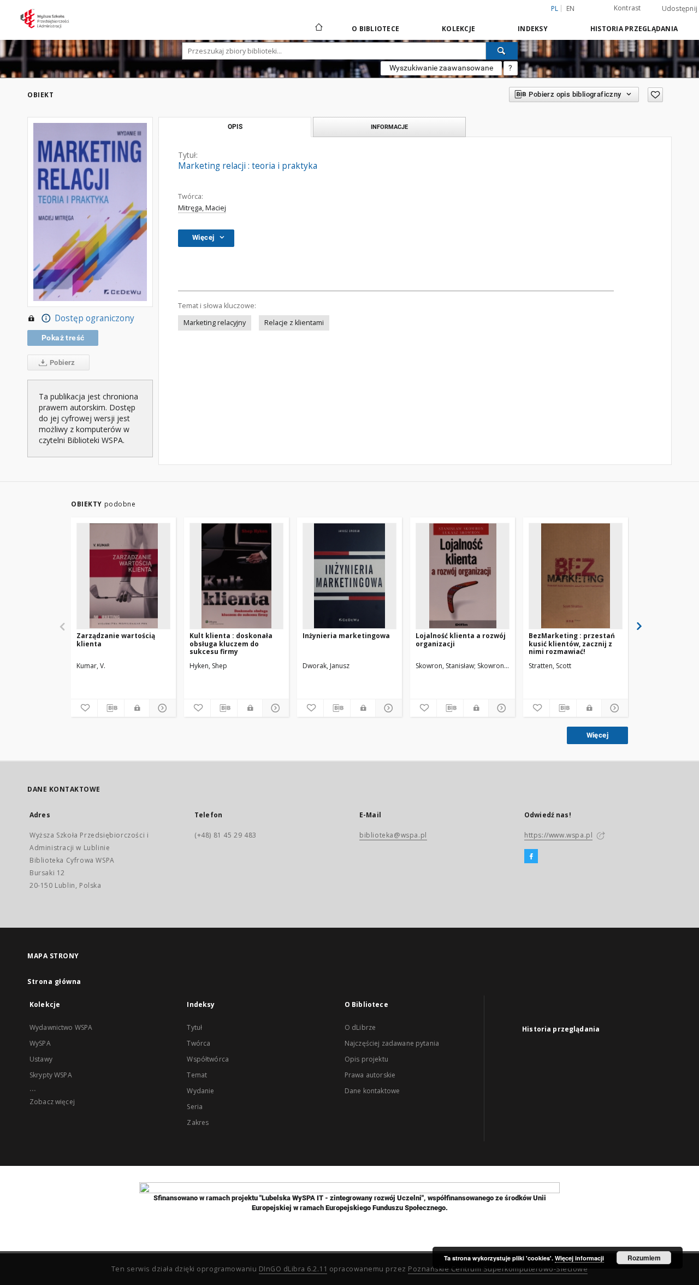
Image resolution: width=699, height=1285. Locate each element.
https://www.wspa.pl (558, 835)
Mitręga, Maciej (202, 208)
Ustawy (40, 1059)
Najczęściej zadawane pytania (392, 1043)
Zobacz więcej (52, 1101)
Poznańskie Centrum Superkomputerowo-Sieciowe (498, 1269)
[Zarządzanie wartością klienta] (123, 575)
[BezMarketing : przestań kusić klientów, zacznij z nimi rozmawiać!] (575, 575)
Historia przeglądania (634, 28)
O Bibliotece (375, 28)
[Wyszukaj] (502, 51)
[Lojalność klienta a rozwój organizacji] (462, 575)
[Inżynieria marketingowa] (349, 575)
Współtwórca (208, 1059)
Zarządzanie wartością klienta (115, 639)
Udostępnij (680, 8)
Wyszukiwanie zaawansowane (441, 67)
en (570, 8)
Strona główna (54, 981)
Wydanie (200, 1090)
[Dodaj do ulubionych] (655, 94)
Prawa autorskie (370, 1075)
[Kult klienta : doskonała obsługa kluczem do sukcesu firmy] (236, 575)
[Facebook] (531, 857)
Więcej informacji (579, 1258)
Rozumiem (644, 1258)
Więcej (597, 735)
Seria (195, 1106)
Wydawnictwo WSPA (60, 1027)
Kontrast (627, 8)
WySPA (40, 1043)
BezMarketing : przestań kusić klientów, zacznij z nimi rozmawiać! (572, 643)
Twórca (198, 1043)
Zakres (198, 1122)
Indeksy (533, 28)
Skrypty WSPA (50, 1075)
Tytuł (194, 1027)
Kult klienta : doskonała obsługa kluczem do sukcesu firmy (231, 643)
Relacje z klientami (294, 322)
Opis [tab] (235, 127)
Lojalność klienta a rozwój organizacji (461, 639)
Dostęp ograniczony (94, 318)
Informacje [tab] (389, 127)
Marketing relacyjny (214, 322)
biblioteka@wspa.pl (393, 835)
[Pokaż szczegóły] (161, 708)
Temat (197, 1075)
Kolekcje (458, 28)
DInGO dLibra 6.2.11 (293, 1269)
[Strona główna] (318, 28)
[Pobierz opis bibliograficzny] (111, 708)
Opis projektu (366, 1059)
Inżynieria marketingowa (346, 635)
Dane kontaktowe (372, 1090)
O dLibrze (360, 1027)
